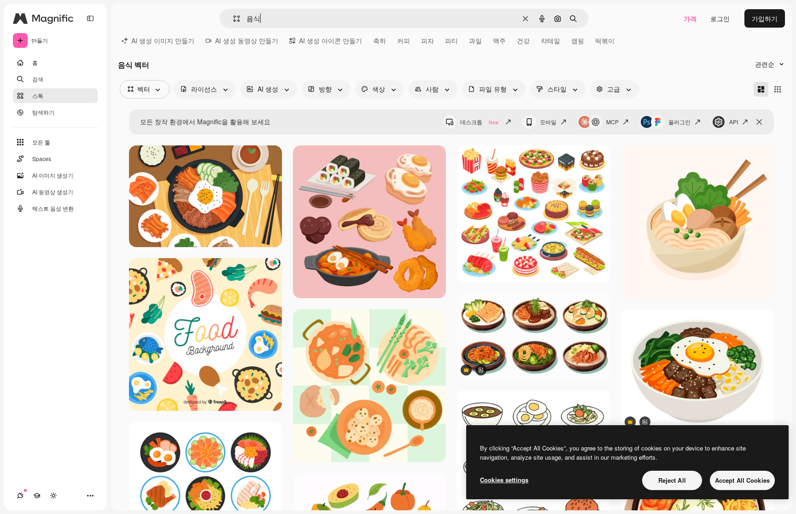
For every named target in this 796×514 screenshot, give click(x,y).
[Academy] (36, 495)
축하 (379, 40)
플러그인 (679, 122)
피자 (427, 40)
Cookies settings (504, 479)
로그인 (720, 18)
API (733, 122)
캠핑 (577, 40)
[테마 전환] (53, 495)
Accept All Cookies (742, 480)
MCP (612, 122)
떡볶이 (605, 40)
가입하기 (765, 18)
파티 (451, 40)
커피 (403, 40)
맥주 (499, 40)
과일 (475, 40)
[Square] (777, 89)
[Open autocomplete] (233, 18)
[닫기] (759, 122)
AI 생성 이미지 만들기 (162, 40)
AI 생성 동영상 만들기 (246, 40)
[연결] (20, 495)
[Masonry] (761, 89)
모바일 (548, 122)
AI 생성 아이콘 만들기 (330, 40)
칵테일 (550, 40)
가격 (690, 18)
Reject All (672, 480)
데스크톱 (479, 122)
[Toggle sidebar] (90, 18)
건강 (523, 40)
